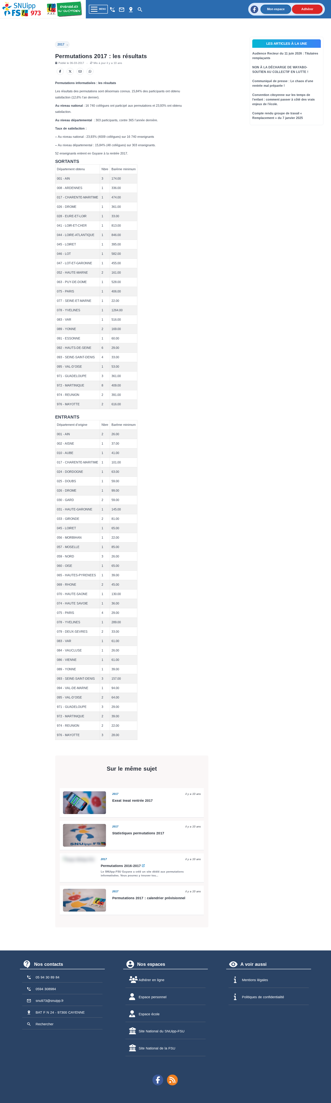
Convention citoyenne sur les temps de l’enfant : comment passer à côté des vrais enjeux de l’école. (283, 99)
